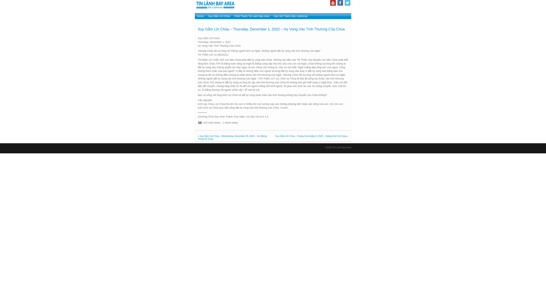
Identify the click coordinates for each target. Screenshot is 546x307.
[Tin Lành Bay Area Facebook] (340, 3)
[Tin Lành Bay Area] (215, 5)
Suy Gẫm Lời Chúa (219, 16)
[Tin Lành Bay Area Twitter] (347, 3)
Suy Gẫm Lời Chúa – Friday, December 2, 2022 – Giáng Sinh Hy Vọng (310, 136)
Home (200, 16)
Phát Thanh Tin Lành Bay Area (251, 16)
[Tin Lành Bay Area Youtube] (333, 3)
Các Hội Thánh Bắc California (290, 16)
